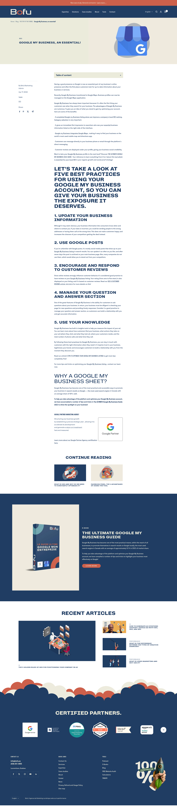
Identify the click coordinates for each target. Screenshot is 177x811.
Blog (104, 767)
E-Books (105, 764)
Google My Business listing (64, 251)
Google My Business (61, 103)
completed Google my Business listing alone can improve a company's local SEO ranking (89, 117)
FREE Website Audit (109, 771)
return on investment (74, 427)
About (97, 11)
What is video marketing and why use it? (143, 662)
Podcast (105, 761)
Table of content (63, 75)
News (60, 781)
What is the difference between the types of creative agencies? (143, 645)
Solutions (75, 11)
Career (60, 778)
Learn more (91, 566)
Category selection (61, 120)
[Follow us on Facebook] (13, 774)
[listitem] (19, 112)
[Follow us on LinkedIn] (36, 774)
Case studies (87, 11)
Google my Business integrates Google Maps (71, 133)
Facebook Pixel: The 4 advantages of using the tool (107, 485)
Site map (61, 788)
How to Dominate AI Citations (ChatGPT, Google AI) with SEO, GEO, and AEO (143, 627)
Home (12, 21)
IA (19, 665)
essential (107, 125)
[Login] (161, 12)
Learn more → (102, 3)
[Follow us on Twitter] (19, 774)
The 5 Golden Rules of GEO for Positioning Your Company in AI (48, 667)
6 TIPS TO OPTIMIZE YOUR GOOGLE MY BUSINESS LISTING (85, 356)
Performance (134, 641)
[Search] (156, 12)
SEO (20, 38)
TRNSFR (104, 778)
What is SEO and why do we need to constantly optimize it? (69, 485)
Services (61, 764)
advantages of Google (104, 106)
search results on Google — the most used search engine (88, 391)
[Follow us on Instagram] (25, 774)
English (148, 12)
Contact (112, 11)
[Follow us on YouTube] (30, 774)
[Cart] (165, 12)
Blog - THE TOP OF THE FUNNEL (24, 21)
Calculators (106, 774)
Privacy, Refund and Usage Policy (70, 785)
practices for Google (79, 342)
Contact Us (62, 761)
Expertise (65, 11)
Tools (104, 11)
